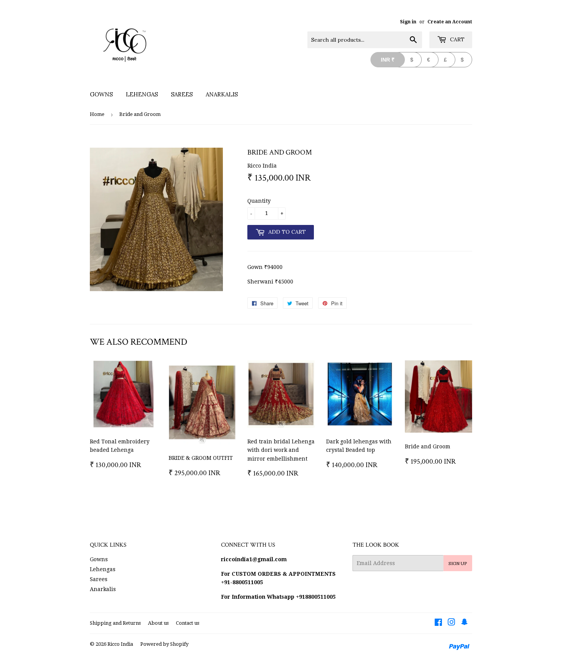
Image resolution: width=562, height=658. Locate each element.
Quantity (259, 201)
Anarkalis (222, 94)
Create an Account (449, 21)
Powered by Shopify (164, 644)
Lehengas (142, 94)
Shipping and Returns (115, 623)
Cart (456, 39)
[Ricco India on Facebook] (438, 623)
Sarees (182, 94)
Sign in (408, 21)
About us (158, 623)
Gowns (101, 94)
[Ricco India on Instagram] (451, 623)
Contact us (187, 623)
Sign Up (457, 563)
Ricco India (120, 644)
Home (97, 114)
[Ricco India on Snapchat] (464, 623)
